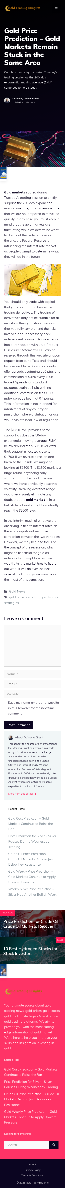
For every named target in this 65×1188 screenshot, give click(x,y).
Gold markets (14, 192)
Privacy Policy (32, 1170)
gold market (35, 500)
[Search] (53, 1145)
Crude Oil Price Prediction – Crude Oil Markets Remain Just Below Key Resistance (31, 859)
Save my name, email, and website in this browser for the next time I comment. (33, 708)
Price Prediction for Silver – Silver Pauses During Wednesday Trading (32, 841)
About (32, 1164)
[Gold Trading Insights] (22, 8)
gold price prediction (24, 597)
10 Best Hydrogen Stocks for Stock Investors (30, 951)
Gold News (17, 591)
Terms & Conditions (32, 1175)
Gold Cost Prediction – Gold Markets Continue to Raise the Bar (30, 823)
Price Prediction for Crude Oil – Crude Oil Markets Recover (32, 924)
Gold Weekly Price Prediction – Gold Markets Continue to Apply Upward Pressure (32, 876)
